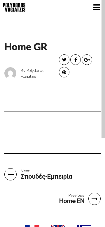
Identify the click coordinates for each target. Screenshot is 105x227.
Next (25, 171)
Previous (76, 195)
